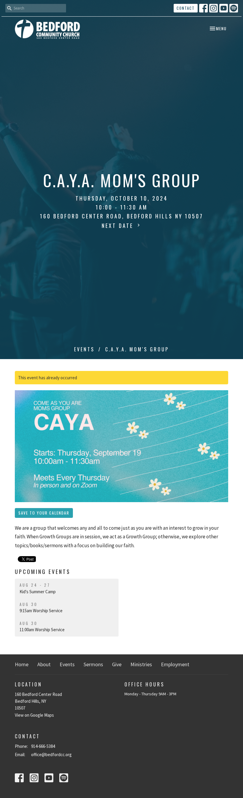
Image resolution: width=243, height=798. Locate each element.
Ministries (141, 664)
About (44, 664)
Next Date (119, 225)
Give (117, 664)
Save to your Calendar (43, 513)
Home (21, 664)
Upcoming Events (43, 571)
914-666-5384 (43, 746)
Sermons (93, 664)
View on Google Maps (34, 715)
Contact (186, 8)
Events (84, 349)
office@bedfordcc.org (51, 754)
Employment (175, 664)
